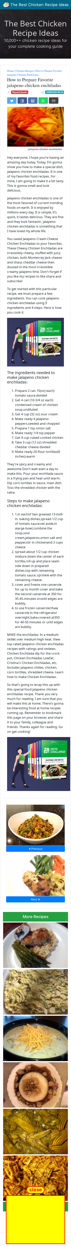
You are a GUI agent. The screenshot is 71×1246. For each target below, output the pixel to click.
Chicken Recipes (25, 71)
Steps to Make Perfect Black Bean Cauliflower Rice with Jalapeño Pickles (36, 824)
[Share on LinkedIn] (32, 100)
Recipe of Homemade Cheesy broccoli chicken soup (34, 1037)
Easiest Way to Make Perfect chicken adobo (33, 1083)
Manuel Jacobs (19, 92)
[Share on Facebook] (22, 100)
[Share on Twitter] (12, 100)
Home (10, 71)
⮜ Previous (35, 848)
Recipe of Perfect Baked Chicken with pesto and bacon (35, 874)
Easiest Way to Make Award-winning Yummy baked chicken (33, 1130)
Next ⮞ (35, 899)
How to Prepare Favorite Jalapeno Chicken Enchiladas (34, 72)
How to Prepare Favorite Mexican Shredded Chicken (30, 1176)
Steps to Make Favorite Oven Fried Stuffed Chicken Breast (31, 944)
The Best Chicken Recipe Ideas (39, 4)
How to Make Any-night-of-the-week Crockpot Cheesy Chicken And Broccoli (35, 990)
